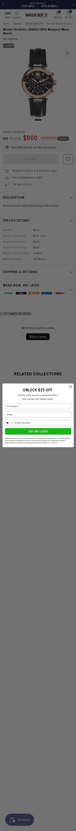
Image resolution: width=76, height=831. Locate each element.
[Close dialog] (70, 386)
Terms (56, 443)
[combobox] (9, 423)
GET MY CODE (38, 431)
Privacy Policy (50, 443)
